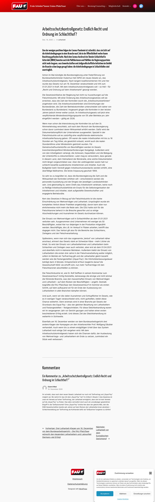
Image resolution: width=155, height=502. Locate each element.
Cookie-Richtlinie (122, 499)
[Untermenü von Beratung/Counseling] (105, 6)
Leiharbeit (61, 40)
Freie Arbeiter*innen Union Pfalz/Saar (48, 6)
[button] (150, 473)
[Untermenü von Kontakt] (130, 6)
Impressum (77, 479)
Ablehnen (122, 494)
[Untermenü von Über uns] (84, 6)
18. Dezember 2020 (55, 389)
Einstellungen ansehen (142, 494)
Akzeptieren (104, 494)
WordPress (83, 489)
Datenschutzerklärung (77, 484)
